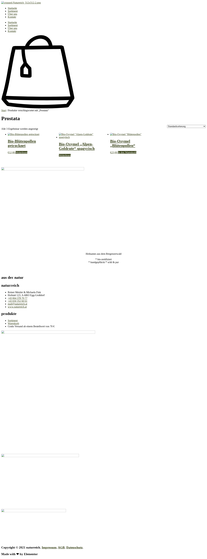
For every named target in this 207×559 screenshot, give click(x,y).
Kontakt (12, 17)
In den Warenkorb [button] (127, 152)
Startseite (12, 8)
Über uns (12, 14)
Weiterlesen (21, 152)
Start (3, 110)
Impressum (49, 547)
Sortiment (13, 11)
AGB (61, 547)
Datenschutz (74, 547)
